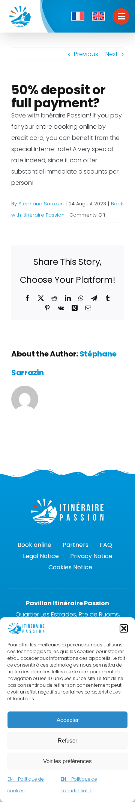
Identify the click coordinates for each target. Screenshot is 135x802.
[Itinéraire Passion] (20, 6)
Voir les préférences (67, 761)
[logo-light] (67, 501)
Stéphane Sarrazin (41, 203)
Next (111, 54)
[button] (124, 628)
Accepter (68, 720)
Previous (86, 54)
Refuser (67, 740)
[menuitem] (78, 16)
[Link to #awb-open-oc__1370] (121, 16)
